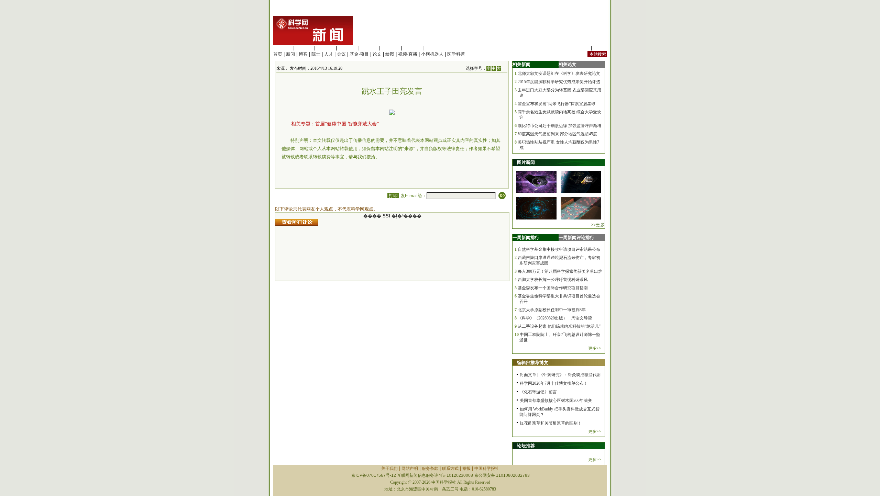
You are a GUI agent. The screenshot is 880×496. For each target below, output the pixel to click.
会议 (341, 54)
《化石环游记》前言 (538, 392)
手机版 (600, 47)
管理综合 (434, 47)
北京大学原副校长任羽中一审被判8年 (552, 309)
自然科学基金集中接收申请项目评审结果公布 (559, 249)
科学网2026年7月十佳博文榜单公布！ (554, 383)
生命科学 (282, 47)
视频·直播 (407, 54)
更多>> (594, 348)
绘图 (389, 54)
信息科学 (369, 47)
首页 (277, 54)
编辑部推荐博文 (532, 362)
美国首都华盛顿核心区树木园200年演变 (556, 400)
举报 (466, 468)
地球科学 (390, 47)
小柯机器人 (432, 54)
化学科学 (325, 47)
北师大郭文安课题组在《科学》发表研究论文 (559, 73)
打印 (393, 195)
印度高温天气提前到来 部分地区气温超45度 (557, 134)
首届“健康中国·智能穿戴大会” (347, 123)
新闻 (290, 54)
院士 (315, 54)
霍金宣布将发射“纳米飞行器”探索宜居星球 (556, 103)
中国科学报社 (486, 468)
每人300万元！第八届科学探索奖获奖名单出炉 (560, 271)
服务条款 (430, 468)
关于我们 (389, 468)
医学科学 (304, 47)
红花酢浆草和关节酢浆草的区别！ (551, 423)
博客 (303, 54)
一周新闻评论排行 (576, 237)
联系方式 (450, 468)
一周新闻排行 (526, 237)
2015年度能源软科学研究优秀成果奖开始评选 (559, 81)
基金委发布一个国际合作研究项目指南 (553, 287)
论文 (377, 54)
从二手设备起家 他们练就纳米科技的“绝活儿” (559, 326)
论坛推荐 (526, 445)
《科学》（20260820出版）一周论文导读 (555, 318)
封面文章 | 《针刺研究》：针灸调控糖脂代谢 (560, 374)
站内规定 (581, 47)
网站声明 (410, 468)
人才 (328, 54)
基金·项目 (359, 54)
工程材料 (347, 47)
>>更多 (598, 224)
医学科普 (456, 54)
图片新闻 (526, 162)
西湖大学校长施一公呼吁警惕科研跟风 (553, 279)
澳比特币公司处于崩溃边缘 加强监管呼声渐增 (559, 125)
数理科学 (412, 47)
